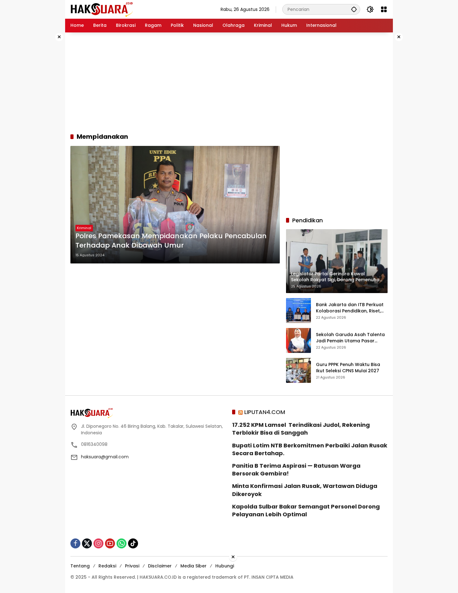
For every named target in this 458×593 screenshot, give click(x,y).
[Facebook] (75, 543)
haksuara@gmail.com (105, 457)
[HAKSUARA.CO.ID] (101, 9)
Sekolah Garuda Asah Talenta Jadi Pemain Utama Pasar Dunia (350, 338)
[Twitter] (87, 543)
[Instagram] (98, 543)
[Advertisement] (45, 125)
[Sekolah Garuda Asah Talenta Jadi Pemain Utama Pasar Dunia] (298, 340)
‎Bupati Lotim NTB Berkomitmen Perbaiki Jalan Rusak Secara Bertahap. (309, 449)
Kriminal (84, 227)
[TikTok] (133, 543)
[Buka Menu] (384, 9)
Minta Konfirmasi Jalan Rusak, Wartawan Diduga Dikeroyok (304, 490)
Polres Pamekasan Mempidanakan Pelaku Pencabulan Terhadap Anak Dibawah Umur (171, 240)
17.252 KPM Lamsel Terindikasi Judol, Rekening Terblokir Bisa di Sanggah (301, 428)
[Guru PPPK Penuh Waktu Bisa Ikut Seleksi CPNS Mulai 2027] (298, 370)
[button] (354, 9)
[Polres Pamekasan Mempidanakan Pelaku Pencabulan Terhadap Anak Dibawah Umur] (175, 204)
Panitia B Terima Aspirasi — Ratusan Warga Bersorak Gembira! (296, 469)
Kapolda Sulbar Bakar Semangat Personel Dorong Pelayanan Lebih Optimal (306, 510)
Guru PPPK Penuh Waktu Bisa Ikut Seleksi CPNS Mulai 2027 (348, 368)
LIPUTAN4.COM (264, 412)
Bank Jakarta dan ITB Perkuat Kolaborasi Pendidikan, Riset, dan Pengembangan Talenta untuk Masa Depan (350, 308)
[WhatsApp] (121, 543)
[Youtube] (110, 543)
